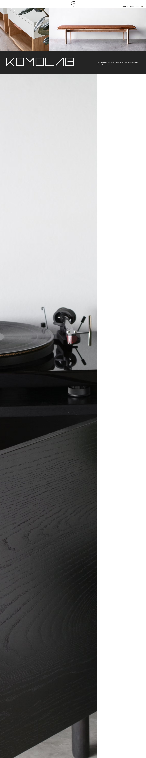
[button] (142, 6)
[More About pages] (133, 6)
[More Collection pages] (127, 6)
